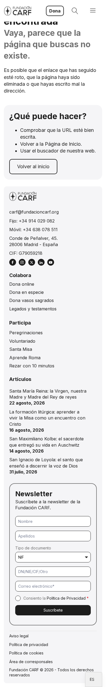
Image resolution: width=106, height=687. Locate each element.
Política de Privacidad (66, 598)
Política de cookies (26, 653)
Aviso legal (19, 636)
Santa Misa (20, 349)
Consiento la (56, 598)
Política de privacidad (28, 644)
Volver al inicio (33, 166)
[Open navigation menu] (92, 11)
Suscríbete (53, 610)
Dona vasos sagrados (31, 300)
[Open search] (75, 10)
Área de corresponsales (31, 661)
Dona (55, 11)
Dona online (21, 284)
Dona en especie (26, 292)
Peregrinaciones (26, 332)
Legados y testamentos (33, 308)
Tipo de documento (33, 548)
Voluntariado (22, 341)
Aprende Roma (24, 357)
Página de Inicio (63, 144)
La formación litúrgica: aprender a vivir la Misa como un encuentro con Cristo (47, 418)
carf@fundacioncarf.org (34, 212)
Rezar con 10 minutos (31, 365)
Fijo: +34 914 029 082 (32, 221)
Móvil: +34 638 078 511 (33, 229)
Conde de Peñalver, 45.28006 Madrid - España (33, 241)
